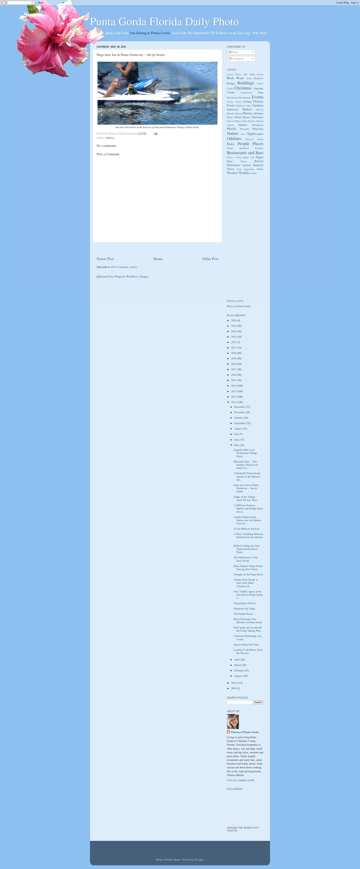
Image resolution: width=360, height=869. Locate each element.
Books (249, 78)
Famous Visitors (234, 101)
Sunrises (246, 165)
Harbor (247, 109)
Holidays (258, 113)
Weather (232, 173)
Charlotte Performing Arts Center (248, 637)
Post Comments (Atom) (124, 267)
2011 (234, 402)
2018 (234, 364)
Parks (230, 144)
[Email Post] (154, 133)
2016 (234, 374)
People (243, 143)
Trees (230, 169)
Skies (230, 161)
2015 (234, 380)
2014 (234, 385)
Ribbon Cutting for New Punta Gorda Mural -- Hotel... (247, 549)
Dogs (260, 92)
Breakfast (258, 78)
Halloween (232, 109)
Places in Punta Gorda (238, 306)
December (240, 407)
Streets (258, 161)
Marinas (252, 121)
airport (253, 173)
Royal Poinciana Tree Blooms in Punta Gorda (248, 620)
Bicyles (260, 74)
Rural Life (248, 157)
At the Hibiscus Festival (247, 528)
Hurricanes (257, 117)
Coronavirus (246, 92)
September (240, 423)
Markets (242, 125)
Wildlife (244, 173)
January (238, 676)
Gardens (257, 105)
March (238, 665)
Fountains (240, 105)
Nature (232, 133)
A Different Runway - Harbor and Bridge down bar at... (248, 508)
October (238, 417)
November (240, 412)
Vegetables (249, 169)
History (248, 113)
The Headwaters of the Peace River (246, 559)
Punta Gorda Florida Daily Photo (164, 20)
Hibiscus (259, 109)
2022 (234, 342)
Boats (240, 78)
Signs (259, 157)
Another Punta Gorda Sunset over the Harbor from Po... (247, 520)
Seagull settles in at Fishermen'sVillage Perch (245, 453)
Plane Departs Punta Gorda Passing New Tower (248, 567)
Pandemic (249, 139)
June (237, 439)
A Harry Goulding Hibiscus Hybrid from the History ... (248, 537)
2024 (234, 331)
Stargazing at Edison (245, 603)
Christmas (243, 88)
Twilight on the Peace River (248, 574)
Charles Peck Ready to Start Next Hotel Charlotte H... (246, 583)
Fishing (247, 101)
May (237, 445)
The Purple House (243, 614)
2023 (234, 336)
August (238, 428)
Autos (252, 74)
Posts (234, 52)
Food (230, 105)
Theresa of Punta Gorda (245, 732)
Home (158, 258)
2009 (234, 688)
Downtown (232, 97)
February (239, 670)
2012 (234, 396)
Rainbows (244, 148)
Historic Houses (234, 113)
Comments (237, 58)
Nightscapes (255, 133)
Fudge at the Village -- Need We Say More (246, 498)
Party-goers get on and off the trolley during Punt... (248, 629)
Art (245, 74)
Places (258, 143)
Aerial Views (234, 74)
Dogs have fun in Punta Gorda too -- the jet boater (246, 488)
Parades (260, 139)
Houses (246, 117)
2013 (234, 391)
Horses (230, 117)
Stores (244, 161)
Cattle (230, 88)
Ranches (259, 148)
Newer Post (105, 258)
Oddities (109, 137)
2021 (234, 347)
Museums (244, 128)
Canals (260, 83)
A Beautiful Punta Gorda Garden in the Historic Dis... (247, 476)
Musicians (257, 128)
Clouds (231, 92)
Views (260, 169)
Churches (258, 88)
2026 (234, 320)
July (236, 434)
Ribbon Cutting (234, 157)
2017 (234, 369)
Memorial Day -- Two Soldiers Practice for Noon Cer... (246, 465)
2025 (234, 326)
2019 (234, 358)
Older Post (210, 258)
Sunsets (258, 165)
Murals (231, 128)
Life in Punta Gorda (237, 121)
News (243, 134)
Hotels (238, 117)
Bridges (231, 83)
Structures (234, 165)
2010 (234, 683)
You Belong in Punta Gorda (150, 32)
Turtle (239, 169)
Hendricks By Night (244, 608)
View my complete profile (241, 780)
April (237, 659)
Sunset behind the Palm (246, 644)
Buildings (245, 82)
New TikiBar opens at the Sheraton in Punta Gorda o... (248, 595)
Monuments (257, 125)
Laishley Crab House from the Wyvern (248, 651)
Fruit (248, 105)
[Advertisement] (157, 249)
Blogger (199, 859)
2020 (234, 353)
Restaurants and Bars (245, 152)
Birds (230, 78)
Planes (230, 148)
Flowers (258, 101)
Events (257, 97)
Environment (244, 97)
